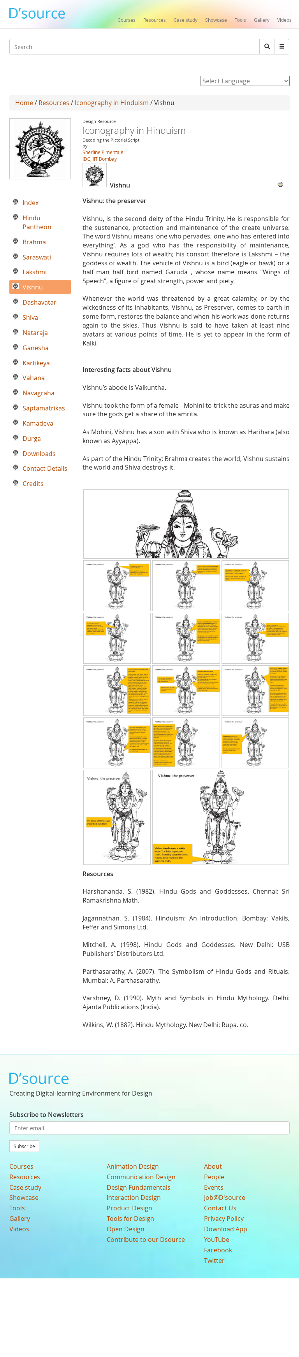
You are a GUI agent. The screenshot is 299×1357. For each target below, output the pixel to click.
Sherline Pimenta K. (104, 152)
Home (24, 102)
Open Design (125, 1229)
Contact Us (220, 1208)
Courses (126, 20)
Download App (225, 1229)
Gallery (261, 20)
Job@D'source (224, 1197)
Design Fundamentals (139, 1187)
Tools (240, 20)
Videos (284, 20)
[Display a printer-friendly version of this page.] (280, 183)
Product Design (129, 1208)
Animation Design (133, 1166)
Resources (154, 20)
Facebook (218, 1250)
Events (213, 1187)
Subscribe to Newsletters (46, 1114)
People (214, 1177)
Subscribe (24, 1146)
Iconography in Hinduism (112, 102)
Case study (185, 20)
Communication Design (141, 1177)
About (213, 1166)
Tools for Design (130, 1218)
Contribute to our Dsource (146, 1239)
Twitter (214, 1260)
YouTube (216, 1239)
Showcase (216, 20)
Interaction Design (134, 1197)
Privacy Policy (224, 1218)
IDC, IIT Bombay (100, 159)
